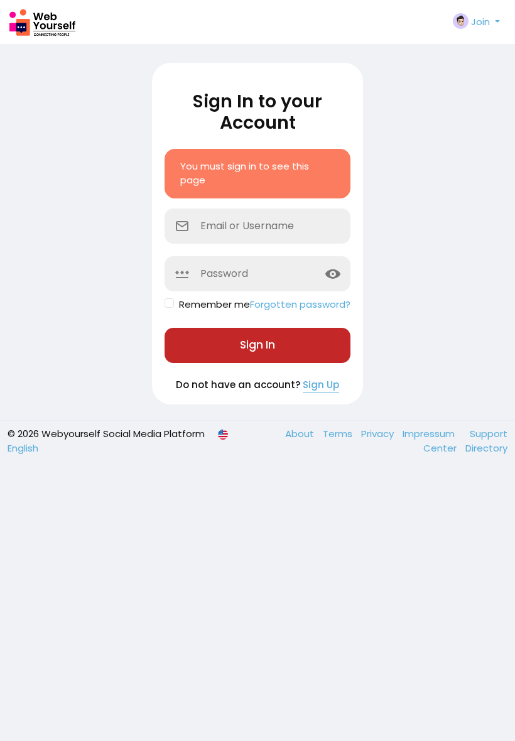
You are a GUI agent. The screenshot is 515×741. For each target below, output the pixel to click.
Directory (486, 448)
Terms (339, 433)
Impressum (430, 433)
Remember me (214, 304)
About (301, 433)
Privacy (378, 433)
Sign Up (321, 384)
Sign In (257, 344)
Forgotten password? (300, 304)
